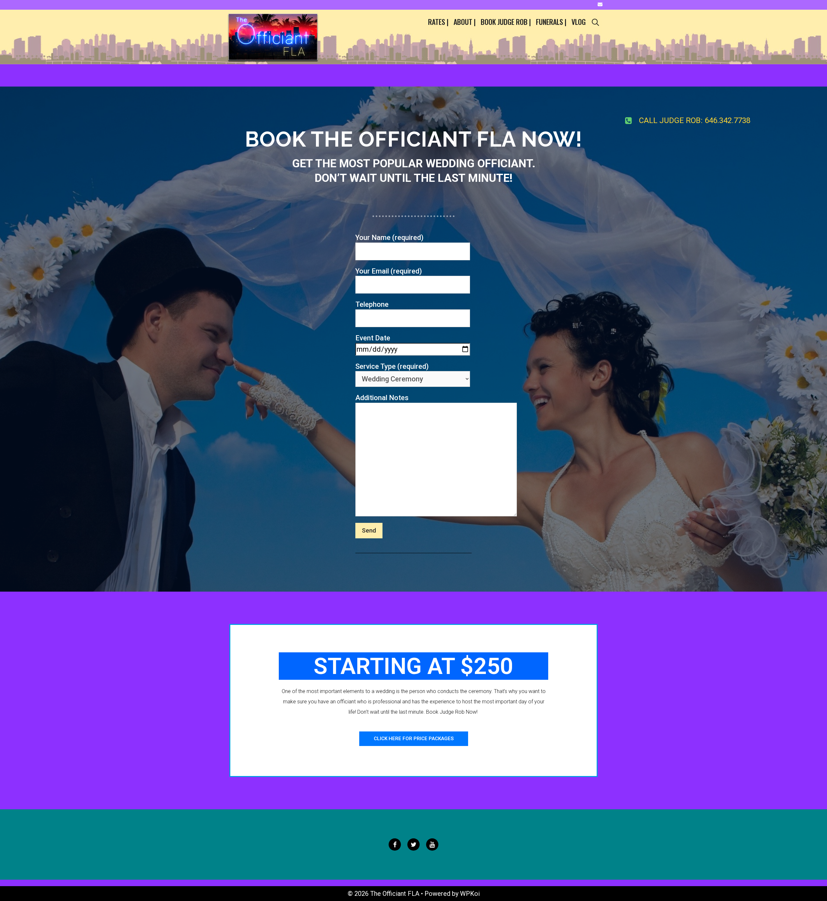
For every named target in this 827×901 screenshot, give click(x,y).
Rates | (438, 21)
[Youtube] (432, 844)
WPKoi (470, 893)
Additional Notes (382, 398)
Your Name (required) (389, 237)
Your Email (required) (388, 271)
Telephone (372, 304)
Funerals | (551, 21)
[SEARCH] (595, 22)
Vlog (578, 21)
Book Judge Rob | (506, 21)
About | (465, 21)
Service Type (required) (392, 366)
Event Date (372, 338)
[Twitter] (413, 844)
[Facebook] (395, 844)
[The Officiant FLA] (273, 36)
